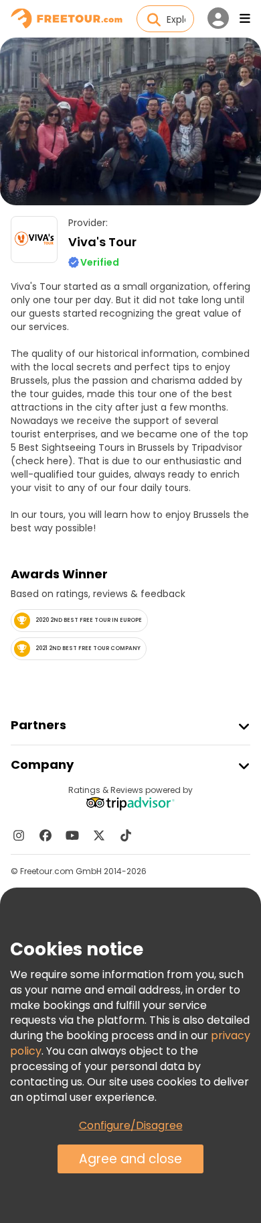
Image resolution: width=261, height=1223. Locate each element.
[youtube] (72, 835)
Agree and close (130, 1159)
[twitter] (99, 835)
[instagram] (19, 835)
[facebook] (45, 835)
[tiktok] (126, 835)
